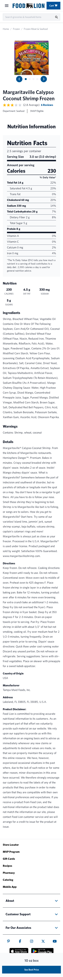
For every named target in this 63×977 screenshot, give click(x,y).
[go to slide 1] (26, 79)
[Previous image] (19, 79)
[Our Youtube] (54, 941)
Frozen (16, 29)
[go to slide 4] (37, 79)
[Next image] (44, 79)
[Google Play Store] (42, 951)
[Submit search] (56, 17)
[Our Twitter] (43, 941)
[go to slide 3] (33, 79)
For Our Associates (18, 927)
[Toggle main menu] (6, 5)
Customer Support (18, 914)
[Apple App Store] (18, 951)
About (10, 900)
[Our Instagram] (31, 941)
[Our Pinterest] (8, 941)
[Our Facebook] (20, 941)
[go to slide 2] (29, 79)
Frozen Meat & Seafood (36, 29)
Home (6, 29)
